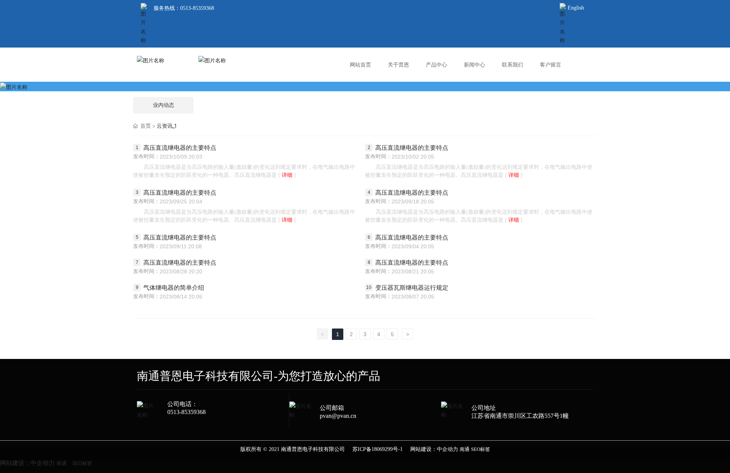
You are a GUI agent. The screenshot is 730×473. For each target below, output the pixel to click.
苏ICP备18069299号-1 (377, 449)
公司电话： (182, 404)
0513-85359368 (186, 412)
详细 (287, 175)
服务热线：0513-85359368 (184, 8)
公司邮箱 (332, 408)
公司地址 (483, 408)
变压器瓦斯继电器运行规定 (411, 287)
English (576, 8)
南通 (465, 449)
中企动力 (447, 449)
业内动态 (163, 105)
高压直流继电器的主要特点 (179, 147)
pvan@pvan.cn (338, 416)
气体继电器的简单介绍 (173, 287)
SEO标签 (480, 449)
